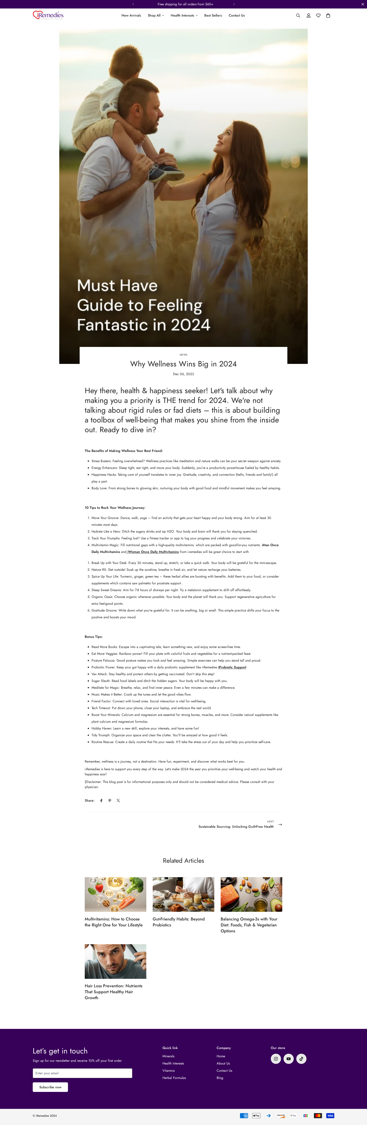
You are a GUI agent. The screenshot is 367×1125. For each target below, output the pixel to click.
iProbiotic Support (232, 667)
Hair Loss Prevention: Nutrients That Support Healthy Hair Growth (113, 992)
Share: (90, 800)
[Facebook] (101, 800)
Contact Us (237, 15)
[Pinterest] (109, 800)
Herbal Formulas (174, 1077)
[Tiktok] (301, 1059)
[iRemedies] (48, 15)
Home (221, 1056)
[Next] (234, 4)
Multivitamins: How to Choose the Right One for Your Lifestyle (114, 922)
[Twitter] (118, 800)
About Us (223, 1063)
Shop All (154, 15)
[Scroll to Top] (359, 1102)
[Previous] (133, 4)
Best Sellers (213, 15)
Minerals (168, 1056)
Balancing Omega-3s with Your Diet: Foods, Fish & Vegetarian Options (249, 925)
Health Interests (182, 15)
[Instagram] (276, 1059)
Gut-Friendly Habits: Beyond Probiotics (179, 922)
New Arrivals (131, 15)
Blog (220, 1077)
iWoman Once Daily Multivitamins (152, 551)
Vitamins (168, 1070)
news (184, 355)
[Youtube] (289, 1059)
